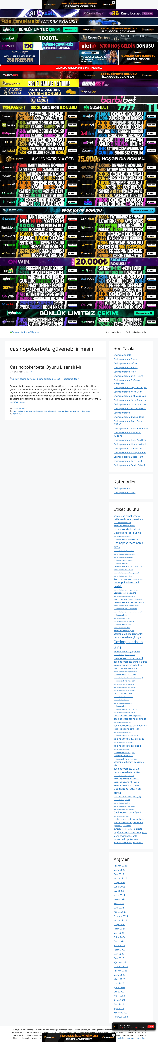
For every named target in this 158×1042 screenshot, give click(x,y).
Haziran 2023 (120, 971)
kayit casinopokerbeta (127, 832)
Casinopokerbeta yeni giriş (127, 796)
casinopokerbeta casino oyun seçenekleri (126, 606)
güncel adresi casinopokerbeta (128, 829)
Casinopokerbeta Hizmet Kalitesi (130, 444)
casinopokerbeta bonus (123, 560)
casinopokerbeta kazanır (121, 700)
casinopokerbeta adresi (22, 411)
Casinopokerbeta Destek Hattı (128, 457)
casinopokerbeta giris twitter (128, 634)
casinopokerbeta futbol (123, 624)
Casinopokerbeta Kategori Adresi (130, 452)
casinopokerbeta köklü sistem (123, 703)
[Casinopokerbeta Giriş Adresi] (25, 332)
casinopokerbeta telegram (124, 753)
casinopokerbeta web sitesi (126, 779)
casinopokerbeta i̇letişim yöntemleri (125, 687)
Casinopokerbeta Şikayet (126, 359)
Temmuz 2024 (121, 916)
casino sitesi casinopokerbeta (129, 819)
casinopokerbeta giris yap (128, 637)
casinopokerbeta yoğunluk (122, 800)
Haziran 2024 (120, 920)
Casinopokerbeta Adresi (126, 367)
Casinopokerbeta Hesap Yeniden (130, 408)
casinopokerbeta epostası (122, 618)
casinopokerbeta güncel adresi (128, 665)
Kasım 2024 (119, 899)
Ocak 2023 (119, 991)
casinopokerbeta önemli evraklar (124, 809)
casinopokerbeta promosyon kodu (127, 735)
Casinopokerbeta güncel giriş (125, 668)
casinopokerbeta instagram (124, 681)
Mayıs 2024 (119, 924)
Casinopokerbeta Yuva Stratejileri (130, 400)
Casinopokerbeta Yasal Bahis (128, 392)
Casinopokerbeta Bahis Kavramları (131, 428)
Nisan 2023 (119, 979)
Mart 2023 (119, 983)
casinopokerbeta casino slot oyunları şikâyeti (128, 612)
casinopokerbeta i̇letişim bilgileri (124, 684)
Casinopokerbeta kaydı (123, 693)
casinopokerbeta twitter (127, 772)
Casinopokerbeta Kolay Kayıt (128, 461)
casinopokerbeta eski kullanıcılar (124, 621)
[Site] (39, 116)
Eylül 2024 (119, 908)
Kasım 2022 (119, 1000)
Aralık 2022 (119, 996)
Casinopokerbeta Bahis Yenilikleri (130, 440)
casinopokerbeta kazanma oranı (123, 697)
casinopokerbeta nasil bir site (130, 718)
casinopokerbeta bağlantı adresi (124, 551)
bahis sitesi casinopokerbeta (128, 519)
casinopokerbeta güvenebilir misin (47, 411)
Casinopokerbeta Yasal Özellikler (130, 404)
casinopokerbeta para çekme (127, 729)
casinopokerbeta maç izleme (125, 709)
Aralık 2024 (119, 895)
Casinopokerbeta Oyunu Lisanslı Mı (45, 367)
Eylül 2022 (119, 1008)
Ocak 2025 (119, 891)
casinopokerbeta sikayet (129, 738)
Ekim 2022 (119, 1004)
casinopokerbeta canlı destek (126, 584)
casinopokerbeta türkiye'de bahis (124, 776)
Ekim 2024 (119, 903)
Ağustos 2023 (121, 962)
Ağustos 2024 (121, 912)
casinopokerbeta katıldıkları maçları (125, 690)
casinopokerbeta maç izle (124, 706)
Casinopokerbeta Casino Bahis (129, 417)
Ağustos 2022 (120, 1012)
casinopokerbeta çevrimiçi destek (124, 806)
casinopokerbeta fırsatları (122, 628)
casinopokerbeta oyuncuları (122, 722)
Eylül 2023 (119, 958)
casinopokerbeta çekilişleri (122, 803)
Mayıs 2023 (119, 975)
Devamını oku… (17, 402)
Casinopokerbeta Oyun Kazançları (130, 387)
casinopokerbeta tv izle (126, 768)
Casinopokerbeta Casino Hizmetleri (128, 599)
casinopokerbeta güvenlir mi (125, 675)
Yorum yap (17, 414)
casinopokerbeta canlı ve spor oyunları (126, 590)
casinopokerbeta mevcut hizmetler (124, 712)
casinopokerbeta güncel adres (130, 661)
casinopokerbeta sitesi (127, 745)
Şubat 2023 (119, 987)
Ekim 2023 (119, 954)
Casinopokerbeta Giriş (136, 332)
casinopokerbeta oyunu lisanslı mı (76, 411)
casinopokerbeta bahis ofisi (122, 536)
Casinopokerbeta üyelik (127, 812)
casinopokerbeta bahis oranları (126, 539)
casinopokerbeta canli (122, 563)
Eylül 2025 (119, 874)
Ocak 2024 (119, 941)
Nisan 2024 (119, 929)
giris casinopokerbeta (122, 826)
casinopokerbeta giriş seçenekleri (124, 655)
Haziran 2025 (120, 878)
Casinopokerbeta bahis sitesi (128, 545)
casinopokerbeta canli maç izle (128, 566)
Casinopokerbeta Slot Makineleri (130, 396)
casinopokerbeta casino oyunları (129, 602)
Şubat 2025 (119, 887)
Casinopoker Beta (122, 355)
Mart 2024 (119, 933)
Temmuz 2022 (121, 1017)
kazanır (144, 833)
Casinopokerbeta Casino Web (128, 448)
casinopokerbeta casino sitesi (125, 609)
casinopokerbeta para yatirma (130, 725)
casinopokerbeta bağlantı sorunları (124, 554)
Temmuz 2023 (121, 966)
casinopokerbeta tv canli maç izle (129, 764)
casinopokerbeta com (122, 615)
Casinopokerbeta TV (123, 755)
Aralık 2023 (119, 945)
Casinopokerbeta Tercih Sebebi (129, 465)
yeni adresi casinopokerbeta (128, 842)
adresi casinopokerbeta (127, 516)
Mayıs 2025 (119, 882)
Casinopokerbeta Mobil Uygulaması (128, 716)
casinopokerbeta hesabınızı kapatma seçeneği (128, 678)
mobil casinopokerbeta (125, 836)
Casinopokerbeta (113, 332)
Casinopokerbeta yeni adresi (127, 790)
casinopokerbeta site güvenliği (123, 742)
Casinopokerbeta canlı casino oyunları (129, 579)
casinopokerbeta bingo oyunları (123, 557)
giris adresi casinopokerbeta (128, 822)
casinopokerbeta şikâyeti (121, 816)
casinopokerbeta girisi (124, 630)
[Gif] (79, 159)
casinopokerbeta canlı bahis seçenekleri (126, 573)
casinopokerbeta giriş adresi (127, 651)
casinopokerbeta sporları (121, 749)
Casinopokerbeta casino (125, 593)
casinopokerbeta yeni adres (126, 785)
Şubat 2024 (119, 937)
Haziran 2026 (120, 866)
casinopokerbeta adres (124, 526)
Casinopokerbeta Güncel (126, 363)
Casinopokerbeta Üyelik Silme (128, 376)
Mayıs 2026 (119, 870)
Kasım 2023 (119, 950)
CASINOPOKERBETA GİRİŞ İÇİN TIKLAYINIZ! (79, 68)
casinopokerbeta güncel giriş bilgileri (125, 671)
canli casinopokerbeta (122, 523)
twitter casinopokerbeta (126, 839)
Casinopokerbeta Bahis (127, 532)
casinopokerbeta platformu (122, 732)
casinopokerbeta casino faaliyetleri (125, 596)
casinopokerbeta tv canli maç (125, 759)
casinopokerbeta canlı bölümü (123, 576)
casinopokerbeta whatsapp (126, 782)
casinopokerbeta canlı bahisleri (123, 570)
